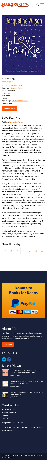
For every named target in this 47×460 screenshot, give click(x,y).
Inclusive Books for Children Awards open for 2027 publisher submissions (26, 371)
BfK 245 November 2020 (12, 85)
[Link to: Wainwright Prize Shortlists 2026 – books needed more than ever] (5, 383)
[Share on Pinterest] (24, 251)
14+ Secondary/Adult (20, 101)
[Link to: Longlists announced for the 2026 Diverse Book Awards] (5, 394)
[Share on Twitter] (11, 251)
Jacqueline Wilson (16, 122)
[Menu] (41, 4)
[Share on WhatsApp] (17, 251)
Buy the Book (9, 108)
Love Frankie (11, 117)
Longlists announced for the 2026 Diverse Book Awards (26, 393)
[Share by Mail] (42, 251)
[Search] (36, 4)
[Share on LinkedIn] (30, 251)
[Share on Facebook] (5, 251)
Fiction (10, 98)
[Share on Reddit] (36, 251)
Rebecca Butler (17, 88)
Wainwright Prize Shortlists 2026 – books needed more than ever (26, 382)
